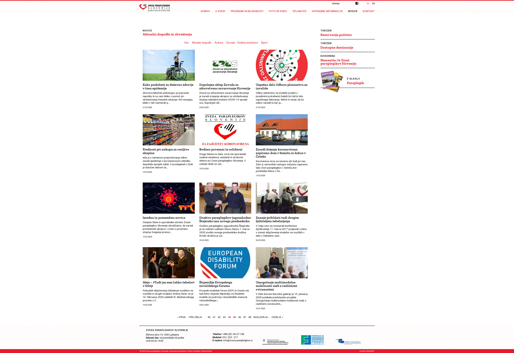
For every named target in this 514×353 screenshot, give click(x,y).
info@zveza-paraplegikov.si (237, 340)
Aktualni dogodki (201, 42)
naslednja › (261, 317)
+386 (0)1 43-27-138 (233, 334)
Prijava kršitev (207, 351)
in (362, 3)
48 (249, 317)
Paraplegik (355, 83)
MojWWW (370, 351)
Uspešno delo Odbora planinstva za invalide (281, 86)
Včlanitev (299, 11)
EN (373, 3)
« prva (181, 317)
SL (368, 3)
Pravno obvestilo (194, 351)
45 (234, 317)
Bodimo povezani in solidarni (220, 149)
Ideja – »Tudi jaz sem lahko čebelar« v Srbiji (168, 284)
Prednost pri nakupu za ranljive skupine (166, 151)
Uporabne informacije (327, 11)
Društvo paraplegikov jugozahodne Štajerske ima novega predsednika (225, 219)
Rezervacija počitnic (336, 34)
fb (357, 3)
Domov (205, 11)
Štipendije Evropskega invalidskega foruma (215, 284)
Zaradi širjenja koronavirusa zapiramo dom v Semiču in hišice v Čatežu (281, 152)
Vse (186, 42)
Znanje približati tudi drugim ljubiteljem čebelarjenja (277, 219)
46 (239, 317)
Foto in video (278, 11)
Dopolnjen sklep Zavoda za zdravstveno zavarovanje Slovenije (224, 86)
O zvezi (220, 11)
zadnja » (277, 317)
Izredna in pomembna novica (164, 218)
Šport (264, 42)
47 (244, 317)
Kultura (219, 42)
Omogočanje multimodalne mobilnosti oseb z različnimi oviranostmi (276, 285)
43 (224, 317)
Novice (353, 11)
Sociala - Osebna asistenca (242, 42)
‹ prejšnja (195, 317)
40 (209, 317)
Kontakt (369, 11)
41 (214, 317)
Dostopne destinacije (336, 47)
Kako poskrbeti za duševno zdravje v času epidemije (168, 86)
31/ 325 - (228, 337)
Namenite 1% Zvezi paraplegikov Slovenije (338, 62)
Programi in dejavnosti (247, 11)
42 (219, 317)
